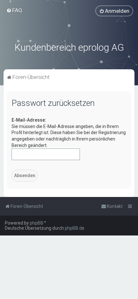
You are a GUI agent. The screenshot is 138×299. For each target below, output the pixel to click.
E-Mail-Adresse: (29, 120)
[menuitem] (14, 10)
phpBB (36, 223)
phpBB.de (74, 228)
